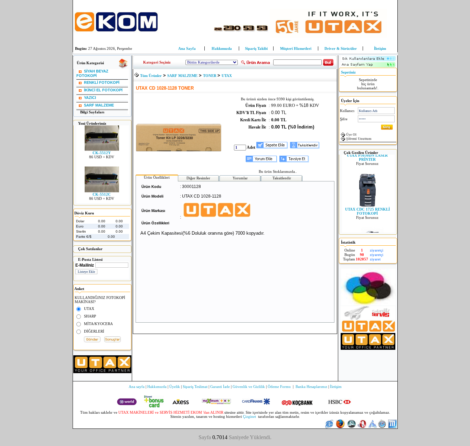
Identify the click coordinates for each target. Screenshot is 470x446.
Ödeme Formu (279, 386)
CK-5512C (102, 191)
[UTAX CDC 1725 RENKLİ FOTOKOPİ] (367, 203)
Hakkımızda (222, 48)
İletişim (380, 48)
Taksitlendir (282, 178)
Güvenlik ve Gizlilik (249, 386)
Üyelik (174, 386)
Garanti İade (220, 386)
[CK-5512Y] (101, 146)
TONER (210, 76)
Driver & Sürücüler (340, 48)
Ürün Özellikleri (157, 177)
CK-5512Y (102, 150)
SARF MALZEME (182, 76)
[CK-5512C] (101, 188)
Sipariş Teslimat (195, 386)
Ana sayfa (137, 386)
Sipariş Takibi (256, 48)
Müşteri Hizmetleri (295, 48)
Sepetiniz (348, 72)
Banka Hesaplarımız (311, 386)
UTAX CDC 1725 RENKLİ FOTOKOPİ (367, 208)
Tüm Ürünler (151, 76)
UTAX (227, 76)
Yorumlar (240, 178)
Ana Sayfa (187, 48)
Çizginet (249, 416)
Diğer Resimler (198, 178)
